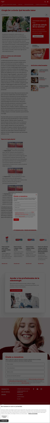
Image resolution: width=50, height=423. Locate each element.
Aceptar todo (4, 420)
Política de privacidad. (33, 413)
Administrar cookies (4, 417)
